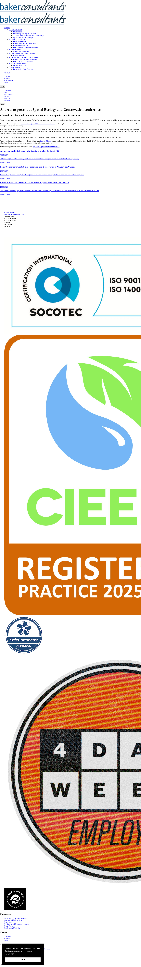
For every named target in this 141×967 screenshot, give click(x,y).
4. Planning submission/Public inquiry (22, 53)
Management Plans (19, 65)
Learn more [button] (10, 954)
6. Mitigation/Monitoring (17, 63)
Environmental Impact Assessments (25, 47)
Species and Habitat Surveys (23, 37)
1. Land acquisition (15, 30)
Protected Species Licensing (23, 61)
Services (7, 28)
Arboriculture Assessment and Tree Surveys (28, 36)
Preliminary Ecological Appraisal (24, 34)
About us (7, 77)
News (6, 82)
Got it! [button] (23, 959)
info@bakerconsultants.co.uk (14, 214)
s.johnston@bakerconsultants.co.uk (46, 147)
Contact (7, 73)
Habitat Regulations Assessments (24, 43)
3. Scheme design (15, 49)
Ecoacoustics (17, 32)
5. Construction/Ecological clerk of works (23, 57)
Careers (7, 78)
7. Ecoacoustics (14, 67)
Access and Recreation (21, 51)
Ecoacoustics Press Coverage (23, 69)
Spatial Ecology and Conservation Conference (38, 124)
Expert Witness (18, 55)
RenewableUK (45, 141)
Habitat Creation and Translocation (25, 59)
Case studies (8, 80)
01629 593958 (9, 212)
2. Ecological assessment (17, 39)
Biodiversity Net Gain (21, 45)
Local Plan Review (20, 41)
